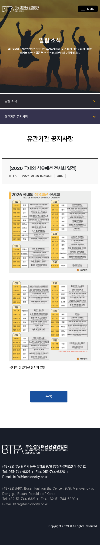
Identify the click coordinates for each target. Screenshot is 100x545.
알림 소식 (11, 101)
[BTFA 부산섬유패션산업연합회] (20, 9)
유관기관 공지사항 (16, 116)
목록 (49, 396)
